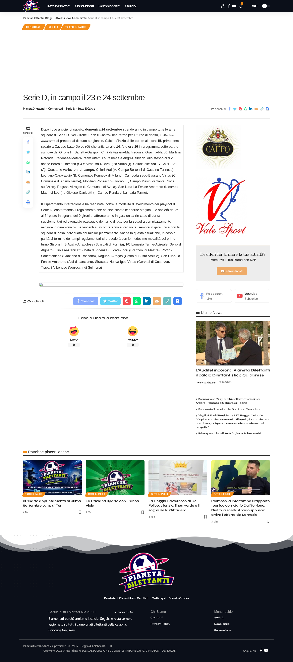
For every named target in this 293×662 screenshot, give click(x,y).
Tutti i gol (159, 598)
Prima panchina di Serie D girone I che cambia (230, 433)
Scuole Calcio (179, 598)
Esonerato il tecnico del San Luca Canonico (229, 409)
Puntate (110, 598)
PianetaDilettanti (34, 108)
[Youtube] (252, 296)
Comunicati (33, 26)
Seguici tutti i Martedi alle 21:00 (71, 612)
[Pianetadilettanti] (31, 6)
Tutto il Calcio (76, 26)
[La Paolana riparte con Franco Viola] (115, 477)
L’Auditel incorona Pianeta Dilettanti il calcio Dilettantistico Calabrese (233, 372)
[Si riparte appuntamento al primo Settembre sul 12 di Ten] (52, 477)
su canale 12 (121, 612)
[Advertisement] (146, 61)
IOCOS (171, 650)
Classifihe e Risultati (134, 598)
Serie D (53, 26)
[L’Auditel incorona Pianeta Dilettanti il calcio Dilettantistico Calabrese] (233, 343)
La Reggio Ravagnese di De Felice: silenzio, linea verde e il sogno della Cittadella (174, 505)
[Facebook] (214, 296)
